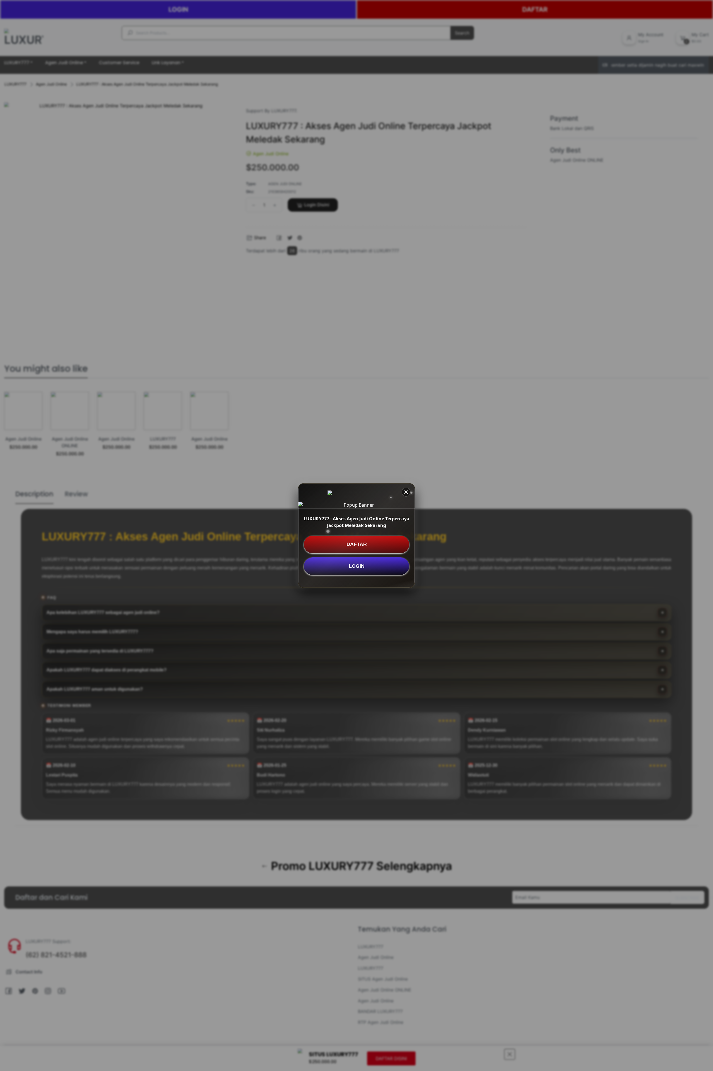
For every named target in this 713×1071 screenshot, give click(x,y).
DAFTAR (356, 544)
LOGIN (357, 566)
